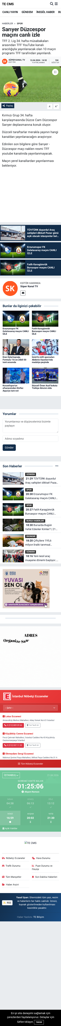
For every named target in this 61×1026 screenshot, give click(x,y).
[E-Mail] (22, 293)
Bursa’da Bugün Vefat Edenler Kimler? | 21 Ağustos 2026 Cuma (40, 527)
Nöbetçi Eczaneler (15, 858)
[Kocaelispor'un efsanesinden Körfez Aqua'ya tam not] (16, 375)
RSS (8, 902)
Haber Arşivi (12, 884)
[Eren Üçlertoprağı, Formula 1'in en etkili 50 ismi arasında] (16, 346)
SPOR (20, 23)
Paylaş (9, 105)
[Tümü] (56, 466)
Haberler (7, 23)
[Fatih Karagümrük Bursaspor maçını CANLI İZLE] (45, 318)
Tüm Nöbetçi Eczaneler (32, 763)
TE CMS (8, 4)
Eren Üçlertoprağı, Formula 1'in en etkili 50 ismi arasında (14, 360)
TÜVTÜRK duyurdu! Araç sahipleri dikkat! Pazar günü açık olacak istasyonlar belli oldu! (41, 481)
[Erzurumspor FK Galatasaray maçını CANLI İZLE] (16, 318)
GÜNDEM (27, 12)
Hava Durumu (43, 858)
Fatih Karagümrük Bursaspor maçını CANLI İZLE (44, 331)
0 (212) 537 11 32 (14, 745)
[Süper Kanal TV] (10, 288)
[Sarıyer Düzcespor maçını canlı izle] (30, 84)
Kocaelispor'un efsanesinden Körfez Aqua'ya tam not (13, 388)
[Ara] (51, 3)
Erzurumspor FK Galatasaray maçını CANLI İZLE (16, 331)
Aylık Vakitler (11, 828)
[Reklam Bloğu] (30, 656)
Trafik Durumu (13, 865)
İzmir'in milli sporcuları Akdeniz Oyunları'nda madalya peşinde (43, 360)
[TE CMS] (30, 843)
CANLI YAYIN (10, 12)
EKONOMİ (30, 536)
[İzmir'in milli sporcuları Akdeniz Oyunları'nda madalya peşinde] (45, 346)
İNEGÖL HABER (45, 12)
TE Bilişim (38, 917)
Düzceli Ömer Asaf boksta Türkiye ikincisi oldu (44, 386)
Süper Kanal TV (29, 286)
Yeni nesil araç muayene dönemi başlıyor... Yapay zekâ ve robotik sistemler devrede (41, 558)
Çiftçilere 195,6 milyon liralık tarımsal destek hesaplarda (38, 543)
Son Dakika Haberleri (46, 877)
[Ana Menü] (56, 3)
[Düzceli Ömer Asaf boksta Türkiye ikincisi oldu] (45, 375)
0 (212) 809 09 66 (14, 725)
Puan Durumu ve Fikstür (42, 867)
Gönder (9, 447)
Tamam (39, 1022)
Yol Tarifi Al (34, 725)
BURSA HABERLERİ (35, 521)
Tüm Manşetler (13, 877)
